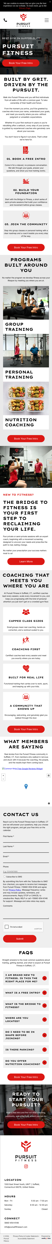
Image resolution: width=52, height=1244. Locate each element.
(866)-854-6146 (11, 1223)
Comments (7, 906)
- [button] (3, 779)
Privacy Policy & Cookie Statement (25, 1236)
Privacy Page (24, 8)
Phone (6, 866)
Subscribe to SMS (14, 877)
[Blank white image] (5, 22)
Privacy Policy (15, 890)
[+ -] (26, 789)
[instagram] (26, 1166)
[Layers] (48, 775)
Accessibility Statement (26, 1239)
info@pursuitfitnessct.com (15, 1227)
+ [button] (3, 775)
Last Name (8, 846)
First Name (8, 836)
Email (6, 856)
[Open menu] (47, 20)
